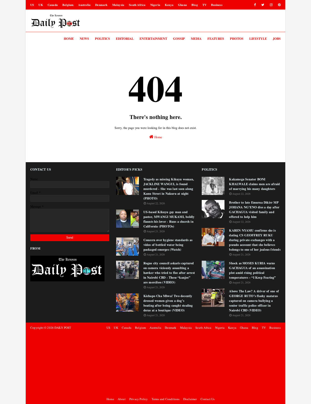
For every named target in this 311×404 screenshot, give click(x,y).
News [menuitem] (84, 38)
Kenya (169, 5)
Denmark (101, 5)
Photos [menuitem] (236, 38)
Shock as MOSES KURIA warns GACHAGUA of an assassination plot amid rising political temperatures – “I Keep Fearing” (252, 270)
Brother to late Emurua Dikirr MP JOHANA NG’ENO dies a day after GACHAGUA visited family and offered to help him (254, 209)
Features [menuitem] (215, 38)
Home (157, 137)
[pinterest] (278, 5)
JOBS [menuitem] (277, 38)
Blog (194, 5)
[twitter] (263, 5)
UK (40, 5)
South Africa (137, 5)
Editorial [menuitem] (125, 38)
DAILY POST (62, 328)
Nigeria (155, 5)
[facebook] (254, 5)
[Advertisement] (193, 363)
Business (216, 5)
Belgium (68, 5)
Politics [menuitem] (102, 38)
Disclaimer (190, 399)
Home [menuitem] (69, 38)
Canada (53, 5)
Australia (84, 5)
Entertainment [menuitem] (153, 38)
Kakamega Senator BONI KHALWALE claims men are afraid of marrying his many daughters (254, 184)
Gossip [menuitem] (179, 38)
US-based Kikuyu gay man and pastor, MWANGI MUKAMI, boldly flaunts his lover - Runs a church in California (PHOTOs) (169, 219)
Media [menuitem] (196, 38)
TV (204, 5)
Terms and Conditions (166, 399)
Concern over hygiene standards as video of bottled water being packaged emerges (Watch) (168, 244)
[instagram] (271, 5)
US (32, 5)
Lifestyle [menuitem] (258, 38)
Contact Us (208, 399)
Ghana (182, 5)
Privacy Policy (138, 399)
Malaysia (118, 5)
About (122, 399)
